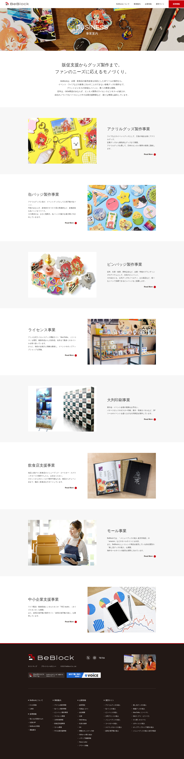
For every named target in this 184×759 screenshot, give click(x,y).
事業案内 (137, 4)
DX (80, 727)
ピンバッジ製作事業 (61, 712)
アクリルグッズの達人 (112, 705)
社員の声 (33, 722)
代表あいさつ (83, 709)
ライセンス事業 (59, 716)
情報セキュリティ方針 (86, 731)
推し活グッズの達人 (140, 705)
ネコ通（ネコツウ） (140, 720)
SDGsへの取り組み (85, 734)
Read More (148, 154)
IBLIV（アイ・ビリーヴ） (141, 716)
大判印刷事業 (58, 720)
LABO (32, 709)
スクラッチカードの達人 (113, 727)
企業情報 (148, 4)
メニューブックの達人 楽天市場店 (144, 731)
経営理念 (82, 705)
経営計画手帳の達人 (112, 731)
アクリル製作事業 (60, 705)
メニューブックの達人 (112, 720)
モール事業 (58, 727)
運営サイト (160, 4)
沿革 (80, 716)
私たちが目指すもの (36, 719)
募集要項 (33, 730)
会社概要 (82, 712)
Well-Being (82, 720)
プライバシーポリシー (48, 666)
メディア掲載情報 (85, 738)
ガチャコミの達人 (139, 723)
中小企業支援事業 (60, 731)
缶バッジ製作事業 (60, 709)
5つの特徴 (33, 705)
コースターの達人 (111, 723)
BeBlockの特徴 (35, 726)
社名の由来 (83, 723)
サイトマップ (32, 666)
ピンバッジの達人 (111, 712)
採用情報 (176, 4)
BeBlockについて (122, 4)
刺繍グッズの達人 (139, 709)
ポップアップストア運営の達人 (143, 727)
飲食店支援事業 (59, 723)
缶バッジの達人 (110, 709)
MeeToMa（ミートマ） (141, 712)
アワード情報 (83, 745)
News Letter (83, 742)
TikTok (102, 658)
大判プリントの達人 (112, 716)
